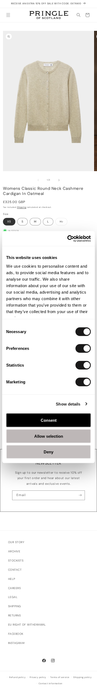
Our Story (16, 542)
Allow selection (48, 436)
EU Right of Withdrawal (27, 624)
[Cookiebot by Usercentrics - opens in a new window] (68, 238)
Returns (14, 615)
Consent (49, 420)
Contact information (51, 683)
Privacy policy (38, 677)
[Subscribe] (80, 495)
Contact (15, 570)
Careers (14, 588)
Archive (14, 551)
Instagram (16, 643)
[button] (8, 15)
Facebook (15, 634)
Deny (48, 452)
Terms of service (59, 677)
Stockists (15, 560)
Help (11, 579)
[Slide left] (38, 180)
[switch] (83, 348)
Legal (13, 597)
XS (9, 221)
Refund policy (17, 677)
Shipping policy (82, 677)
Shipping (21, 207)
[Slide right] (59, 180)
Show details (68, 403)
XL (64, 222)
